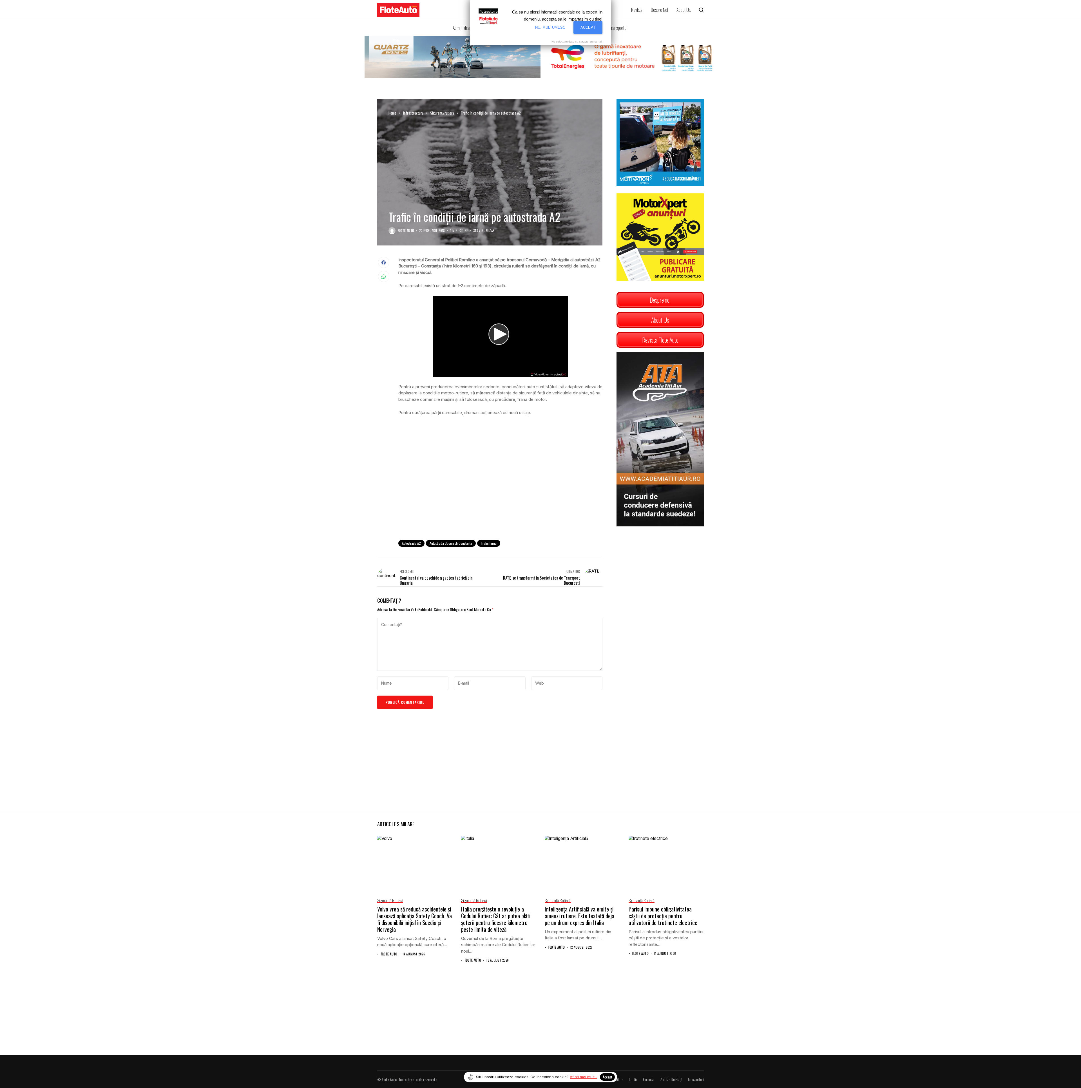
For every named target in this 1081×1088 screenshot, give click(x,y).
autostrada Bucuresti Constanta (451, 543)
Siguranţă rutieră (442, 113)
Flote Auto (406, 231)
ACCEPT (587, 27)
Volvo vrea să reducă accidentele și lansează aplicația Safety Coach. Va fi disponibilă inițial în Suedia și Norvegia (414, 919)
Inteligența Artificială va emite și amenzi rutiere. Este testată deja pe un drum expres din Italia (579, 916)
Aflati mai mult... (583, 1076)
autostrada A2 (411, 543)
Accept (607, 1076)
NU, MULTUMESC (550, 27)
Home (392, 113)
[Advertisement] (500, 489)
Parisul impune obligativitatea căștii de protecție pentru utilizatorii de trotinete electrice (663, 916)
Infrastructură (413, 113)
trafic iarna (489, 543)
